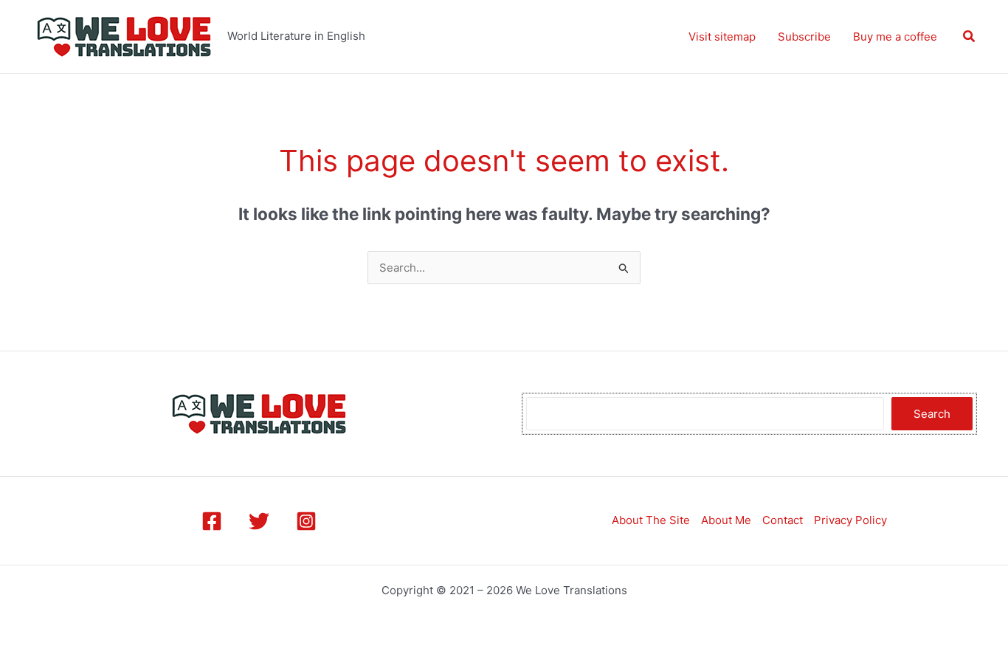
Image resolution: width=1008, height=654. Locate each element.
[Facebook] (211, 521)
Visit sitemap (722, 37)
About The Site (651, 520)
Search (932, 414)
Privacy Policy (850, 520)
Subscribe (804, 37)
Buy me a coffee (895, 37)
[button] (969, 36)
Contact (782, 520)
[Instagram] (306, 521)
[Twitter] (259, 521)
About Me (726, 520)
